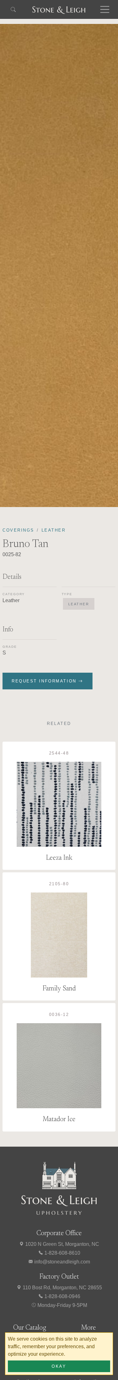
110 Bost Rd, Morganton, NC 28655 (61, 1287)
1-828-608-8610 (61, 1253)
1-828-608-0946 (61, 1296)
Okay (59, 1366)
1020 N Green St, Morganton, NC (61, 1244)
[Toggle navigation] (104, 9)
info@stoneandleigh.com (61, 1261)
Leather (54, 530)
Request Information (45, 681)
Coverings (18, 530)
